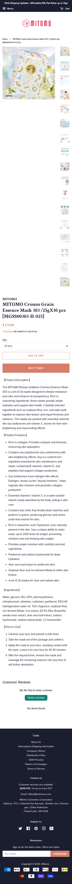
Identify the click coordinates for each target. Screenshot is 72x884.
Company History (36, 751)
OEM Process (36, 760)
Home (5, 39)
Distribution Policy (36, 755)
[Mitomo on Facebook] (28, 829)
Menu (10, 8)
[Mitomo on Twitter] (20, 829)
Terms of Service (36, 768)
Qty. (5, 340)
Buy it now (36, 368)
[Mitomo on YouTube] (51, 829)
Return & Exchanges (36, 764)
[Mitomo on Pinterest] (36, 829)
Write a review (36, 697)
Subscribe (60, 853)
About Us (36, 742)
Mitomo (45, 864)
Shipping (7, 331)
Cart (67, 8)
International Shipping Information (36, 746)
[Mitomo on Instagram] (44, 829)
